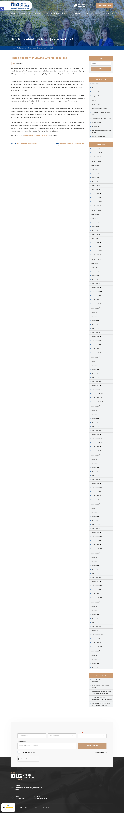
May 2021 (94, 177)
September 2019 (96, 259)
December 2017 (96, 340)
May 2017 (94, 369)
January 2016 (95, 434)
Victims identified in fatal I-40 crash (35, 136)
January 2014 (95, 532)
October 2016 (95, 398)
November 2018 (96, 296)
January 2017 (95, 385)
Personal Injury (95, 104)
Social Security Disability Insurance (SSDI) (101, 113)
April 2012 (94, 618)
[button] (2, 9)
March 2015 (94, 475)
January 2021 (95, 193)
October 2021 (95, 157)
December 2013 (96, 536)
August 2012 (95, 602)
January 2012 (95, 630)
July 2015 (94, 459)
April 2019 (94, 279)
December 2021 (96, 149)
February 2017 (95, 381)
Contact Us (109, 13)
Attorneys (38, 13)
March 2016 (94, 426)
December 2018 (96, 291)
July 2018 (94, 312)
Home (13, 13)
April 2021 (94, 181)
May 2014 (94, 516)
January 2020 (95, 242)
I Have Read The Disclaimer (28, 752)
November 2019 (96, 251)
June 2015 (94, 463)
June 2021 (94, 173)
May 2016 (94, 418)
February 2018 (95, 332)
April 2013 (94, 569)
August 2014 (95, 504)
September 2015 (96, 451)
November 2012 (96, 590)
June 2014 (94, 512)
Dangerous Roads (96, 96)
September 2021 (96, 161)
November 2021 (96, 153)
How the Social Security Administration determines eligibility (101, 698)
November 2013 (96, 541)
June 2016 (94, 414)
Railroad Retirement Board (99, 108)
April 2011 (94, 667)
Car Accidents (95, 92)
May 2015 (94, 467)
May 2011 (94, 663)
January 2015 (95, 483)
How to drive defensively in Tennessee (99, 680)
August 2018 (95, 308)
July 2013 (94, 557)
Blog (98, 13)
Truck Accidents (21, 48)
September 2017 (96, 353)
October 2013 (95, 545)
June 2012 (94, 610)
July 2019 (94, 267)
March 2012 (94, 622)
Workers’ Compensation (98, 136)
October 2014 (95, 496)
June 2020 (94, 222)
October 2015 (95, 447)
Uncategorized (95, 126)
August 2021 (95, 165)
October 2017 (95, 349)
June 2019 (94, 271)
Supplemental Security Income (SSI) (101, 118)
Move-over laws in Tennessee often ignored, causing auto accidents (101, 692)
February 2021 (95, 189)
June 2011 (94, 659)
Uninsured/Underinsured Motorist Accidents (101, 131)
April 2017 (94, 373)
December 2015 (96, 438)
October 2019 (95, 255)
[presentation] (28, 759)
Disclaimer (97, 752)
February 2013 (95, 577)
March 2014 (94, 524)
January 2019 (95, 287)
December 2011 (96, 634)
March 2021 (94, 185)
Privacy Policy (103, 752)
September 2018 (96, 304)
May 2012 (94, 614)
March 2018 (94, 328)
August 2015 (95, 455)
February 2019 (95, 283)
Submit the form (92, 745)
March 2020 (94, 234)
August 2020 (95, 214)
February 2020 (95, 238)
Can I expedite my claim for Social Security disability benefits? (100, 704)
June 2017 (94, 365)
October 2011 (95, 643)
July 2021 (94, 169)
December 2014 (96, 487)
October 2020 (95, 206)
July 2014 (94, 508)
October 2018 (95, 300)
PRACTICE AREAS (52, 13)
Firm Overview (25, 13)
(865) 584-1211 (20, 799)
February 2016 (95, 430)
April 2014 (94, 520)
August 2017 (95, 357)
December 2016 (96, 389)
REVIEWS (65, 13)
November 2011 (96, 639)
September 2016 (96, 402)
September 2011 (96, 647)
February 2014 (95, 528)
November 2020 (96, 202)
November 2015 (96, 443)
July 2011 (94, 655)
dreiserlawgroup (18, 63)
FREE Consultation (104, 5)
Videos (89, 13)
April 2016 (94, 422)
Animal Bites (94, 83)
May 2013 (94, 565)
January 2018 (95, 336)
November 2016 (96, 394)
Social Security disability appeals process (100, 686)
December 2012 (96, 585)
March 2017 (94, 377)
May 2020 (94, 226)
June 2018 (94, 316)
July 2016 (94, 410)
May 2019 (94, 275)
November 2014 (96, 492)
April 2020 (94, 230)
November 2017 (96, 345)
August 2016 (95, 406)
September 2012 (96, 598)
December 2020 (96, 198)
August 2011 (95, 651)
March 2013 (94, 573)
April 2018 (94, 324)
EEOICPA (94, 100)
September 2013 (96, 549)
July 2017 (94, 361)
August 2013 (95, 553)
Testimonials (77, 13)
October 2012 (95, 594)
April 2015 (94, 471)
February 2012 (95, 626)
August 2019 (95, 263)
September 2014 (96, 500)
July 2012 (94, 606)
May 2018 (94, 320)
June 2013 (94, 561)
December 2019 (96, 247)
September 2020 (96, 210)
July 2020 (94, 218)
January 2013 (95, 581)
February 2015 (95, 479)
